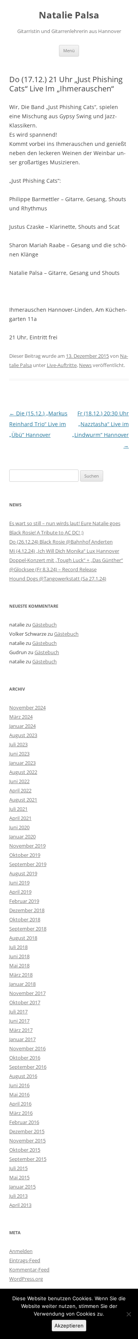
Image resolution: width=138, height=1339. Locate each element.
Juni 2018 (19, 956)
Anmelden (21, 1251)
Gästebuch (44, 624)
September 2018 (27, 928)
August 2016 (23, 1076)
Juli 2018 (18, 947)
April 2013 (20, 1205)
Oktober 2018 (24, 919)
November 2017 (27, 993)
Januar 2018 (22, 983)
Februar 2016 (24, 1122)
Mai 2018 (19, 965)
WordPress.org (26, 1278)
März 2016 (21, 1112)
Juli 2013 (18, 1195)
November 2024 (27, 707)
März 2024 (21, 716)
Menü (69, 50)
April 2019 (20, 891)
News (85, 365)
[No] (128, 1314)
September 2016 (27, 1066)
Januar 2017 (22, 1039)
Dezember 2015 (26, 1131)
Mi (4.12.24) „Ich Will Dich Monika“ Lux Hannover (64, 550)
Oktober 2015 (24, 1149)
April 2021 (20, 818)
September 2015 (27, 1159)
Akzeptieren (69, 1325)
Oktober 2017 (24, 1002)
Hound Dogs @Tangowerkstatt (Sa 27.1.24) (57, 578)
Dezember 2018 (26, 910)
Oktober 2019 (24, 854)
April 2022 (20, 790)
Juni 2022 (19, 781)
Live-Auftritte (62, 365)
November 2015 (27, 1140)
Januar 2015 (22, 1186)
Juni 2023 (19, 753)
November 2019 (27, 845)
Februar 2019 (24, 901)
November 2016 (27, 1048)
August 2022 (23, 772)
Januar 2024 (22, 725)
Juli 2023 (18, 744)
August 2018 (23, 937)
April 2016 (20, 1103)
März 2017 (21, 1030)
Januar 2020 (22, 836)
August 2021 (23, 799)
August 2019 (23, 873)
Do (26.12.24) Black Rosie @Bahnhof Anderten (61, 541)
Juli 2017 (18, 1011)
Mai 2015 (19, 1177)
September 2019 (27, 864)
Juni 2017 (19, 1020)
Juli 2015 (18, 1168)
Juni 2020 (19, 827)
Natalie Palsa (69, 15)
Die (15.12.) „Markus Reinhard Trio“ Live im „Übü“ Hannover (38, 424)
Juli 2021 (18, 808)
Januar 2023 (22, 762)
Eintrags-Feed (24, 1260)
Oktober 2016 (24, 1057)
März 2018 (21, 974)
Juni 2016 (19, 1085)
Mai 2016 (19, 1094)
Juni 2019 (19, 882)
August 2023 (23, 735)
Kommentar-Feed (29, 1269)
